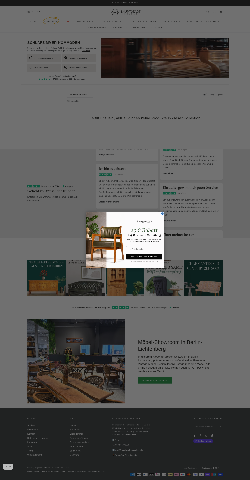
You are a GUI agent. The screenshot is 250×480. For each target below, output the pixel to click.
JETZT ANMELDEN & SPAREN (144, 256)
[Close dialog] (162, 214)
